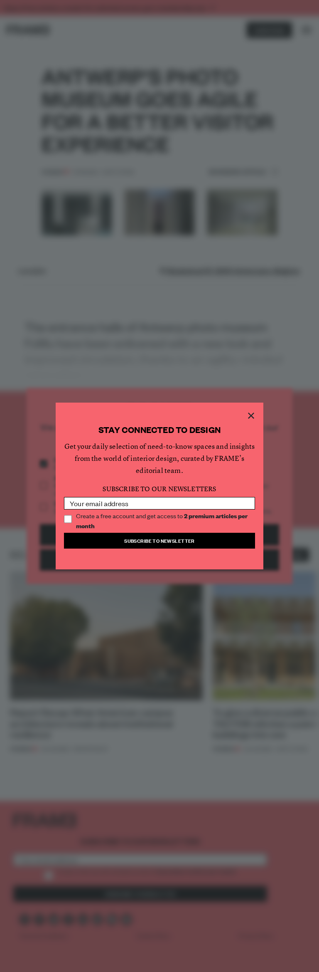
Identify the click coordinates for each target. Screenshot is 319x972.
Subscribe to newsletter (159, 540)
